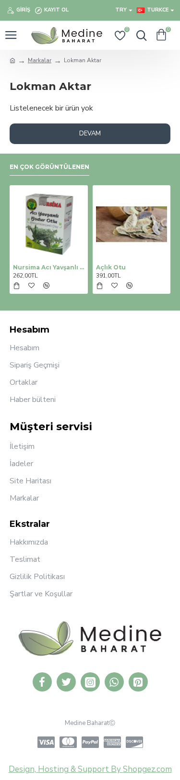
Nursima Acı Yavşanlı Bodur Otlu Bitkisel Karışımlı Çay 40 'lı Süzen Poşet (48, 267)
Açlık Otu (111, 267)
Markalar (39, 60)
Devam (90, 133)
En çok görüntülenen (49, 166)
